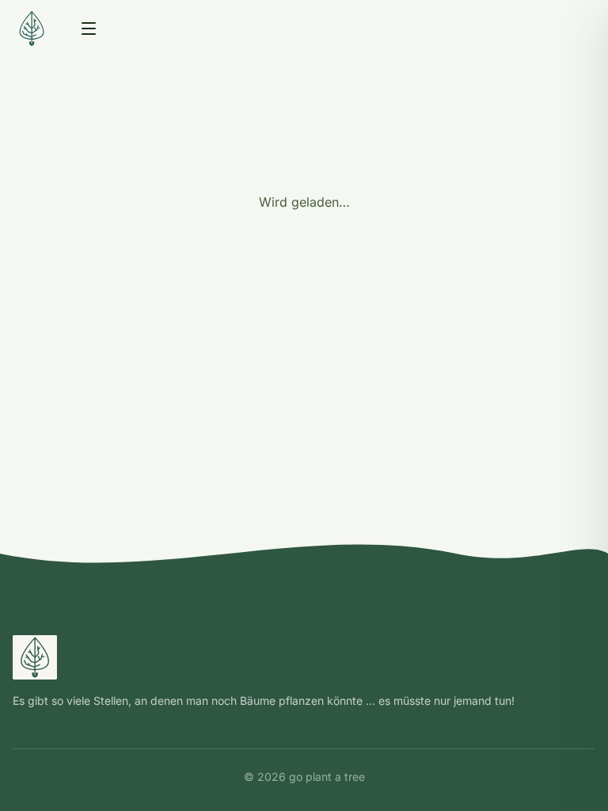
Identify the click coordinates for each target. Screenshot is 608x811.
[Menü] (88, 28)
